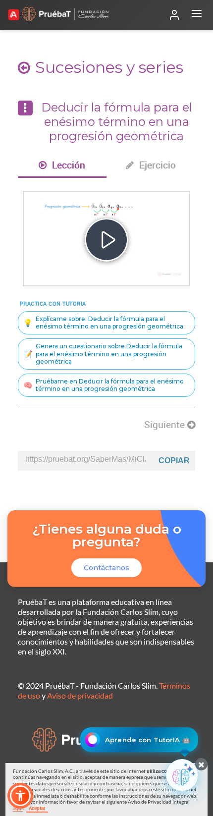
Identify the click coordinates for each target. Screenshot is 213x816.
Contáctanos (106, 567)
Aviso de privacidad (80, 695)
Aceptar (37, 808)
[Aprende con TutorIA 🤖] (182, 775)
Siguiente (165, 424)
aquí (18, 808)
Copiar (174, 460)
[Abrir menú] (197, 15)
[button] (20, 795)
